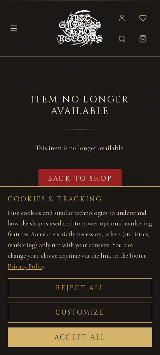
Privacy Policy (26, 266)
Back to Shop (80, 178)
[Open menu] (13, 28)
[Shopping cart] (143, 39)
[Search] (122, 39)
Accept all (80, 337)
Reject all (80, 288)
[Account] (122, 18)
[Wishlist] (143, 18)
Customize (80, 312)
